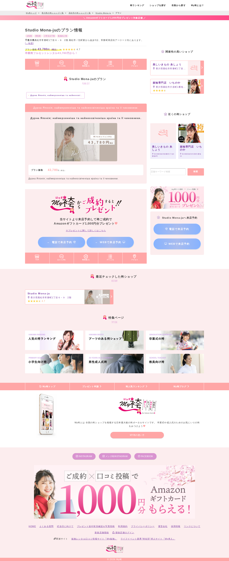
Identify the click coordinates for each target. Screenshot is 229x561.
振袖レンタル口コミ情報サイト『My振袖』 (94, 539)
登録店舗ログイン (124, 532)
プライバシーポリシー (143, 526)
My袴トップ (48, 386)
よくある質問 (46, 526)
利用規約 (123, 526)
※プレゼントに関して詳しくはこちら (86, 230)
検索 (195, 171)
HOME (32, 526)
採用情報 (176, 526)
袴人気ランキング (135, 386)
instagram (85, 456)
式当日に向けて (65, 526)
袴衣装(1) (86, 66)
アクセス (134, 66)
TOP (37, 66)
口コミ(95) (61, 66)
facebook (146, 456)
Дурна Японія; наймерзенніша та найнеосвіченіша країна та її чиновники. (73, 95)
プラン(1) (110, 66)
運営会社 (163, 526)
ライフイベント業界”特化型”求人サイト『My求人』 (148, 539)
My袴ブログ (180, 386)
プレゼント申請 (91, 386)
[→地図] (29, 43)
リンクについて (192, 526)
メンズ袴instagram (116, 456)
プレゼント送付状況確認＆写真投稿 (96, 526)
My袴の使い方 (137, 435)
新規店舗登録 (102, 532)
